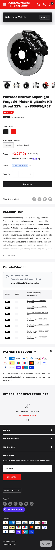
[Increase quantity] (30, 174)
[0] (50, 4)
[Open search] (38, 4)
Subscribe (11, 477)
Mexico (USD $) (9, 490)
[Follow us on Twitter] (10, 504)
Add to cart (27, 184)
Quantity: (7, 174)
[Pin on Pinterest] (39, 199)
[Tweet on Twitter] (45, 199)
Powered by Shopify (9, 544)
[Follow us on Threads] (15, 504)
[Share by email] (50, 199)
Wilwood (6, 117)
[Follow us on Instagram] (21, 504)
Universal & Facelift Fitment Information (25, 283)
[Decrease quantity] (15, 174)
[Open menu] (4, 4)
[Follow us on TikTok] (32, 504)
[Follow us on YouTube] (26, 504)
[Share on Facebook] (34, 199)
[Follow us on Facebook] (5, 504)
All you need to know (27, 415)
